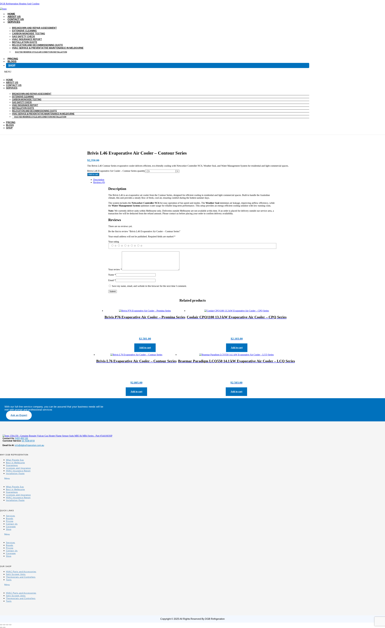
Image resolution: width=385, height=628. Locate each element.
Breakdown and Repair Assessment (34, 27)
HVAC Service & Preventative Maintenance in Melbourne (47, 48)
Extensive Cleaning (24, 30)
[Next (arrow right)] (4, 627)
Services (14, 22)
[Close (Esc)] (10, 624)
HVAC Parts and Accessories (21, 572)
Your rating (113, 241)
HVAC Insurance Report (27, 39)
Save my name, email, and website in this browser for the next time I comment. (149, 286)
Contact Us (16, 19)
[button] (154, 71)
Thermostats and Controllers (20, 577)
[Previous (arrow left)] (1, 627)
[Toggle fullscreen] (4, 624)
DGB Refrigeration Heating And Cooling (19, 3)
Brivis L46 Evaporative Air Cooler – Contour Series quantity (116, 171)
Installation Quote (24, 42)
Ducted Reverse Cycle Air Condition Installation (41, 52)
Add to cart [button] (145, 347)
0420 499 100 (21, 438)
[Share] (7, 624)
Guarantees (12, 465)
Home (11, 13)
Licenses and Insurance (18, 468)
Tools (9, 580)
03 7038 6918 (28, 441)
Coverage (11, 527)
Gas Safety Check (23, 36)
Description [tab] (98, 179)
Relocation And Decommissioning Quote (37, 45)
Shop (11, 65)
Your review (115, 269)
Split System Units (16, 574)
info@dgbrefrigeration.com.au (29, 445)
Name (112, 274)
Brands (9, 518)
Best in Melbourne (15, 463)
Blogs (12, 61)
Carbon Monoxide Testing (28, 33)
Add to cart (93, 174)
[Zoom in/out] (1, 624)
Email (112, 280)
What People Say (15, 460)
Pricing (13, 58)
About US (14, 16)
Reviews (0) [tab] (99, 182)
